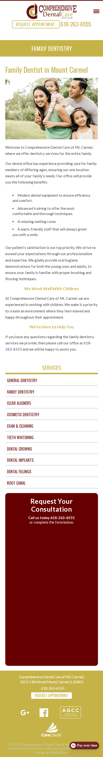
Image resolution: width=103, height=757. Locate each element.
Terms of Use (34, 748)
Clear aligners (19, 403)
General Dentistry (22, 380)
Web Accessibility (58, 748)
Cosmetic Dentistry (23, 414)
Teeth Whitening (20, 437)
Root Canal (16, 483)
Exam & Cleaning (20, 426)
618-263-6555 (76, 24)
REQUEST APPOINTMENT (35, 24)
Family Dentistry (20, 392)
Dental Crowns (19, 449)
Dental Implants (20, 460)
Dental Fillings (19, 471)
